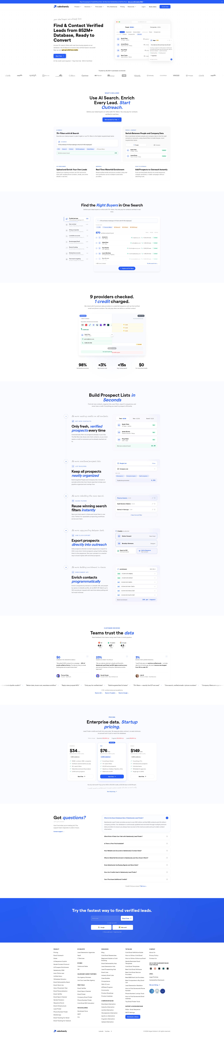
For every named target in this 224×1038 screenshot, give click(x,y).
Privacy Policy (153, 955)
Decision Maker (136, 32)
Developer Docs (83, 1011)
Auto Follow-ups (59, 973)
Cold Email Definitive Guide (134, 952)
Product (77, 6)
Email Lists (104, 972)
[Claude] (155, 968)
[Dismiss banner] (222, 2)
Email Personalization (60, 991)
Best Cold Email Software (133, 969)
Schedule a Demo (133, 1017)
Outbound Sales (83, 966)
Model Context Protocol (61, 964)
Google (102, 927)
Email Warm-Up (59, 985)
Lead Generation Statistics (133, 985)
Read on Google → (124, 693)
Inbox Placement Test (60, 988)
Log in (144, 6)
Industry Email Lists (107, 975)
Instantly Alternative (107, 1007)
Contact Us (153, 958)
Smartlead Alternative (108, 1004)
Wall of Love (105, 984)
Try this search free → (152, 264)
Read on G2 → (99, 693)
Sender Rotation (59, 1000)
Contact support (59, 831)
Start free (59, 56)
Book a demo (152, 6)
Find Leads (98, 6)
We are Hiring (153, 985)
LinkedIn (101, 1031)
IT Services (81, 958)
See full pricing (111, 791)
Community (105, 990)
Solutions (87, 6)
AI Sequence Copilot (60, 961)
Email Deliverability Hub (109, 963)
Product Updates (106, 996)
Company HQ (131, 34)
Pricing (122, 6)
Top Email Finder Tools (132, 1001)
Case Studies (105, 978)
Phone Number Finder (61, 1012)
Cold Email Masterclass (108, 955)
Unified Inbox (58, 976)
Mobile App (57, 1015)
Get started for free (111, 119)
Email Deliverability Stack (62, 982)
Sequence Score (59, 1003)
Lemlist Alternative (107, 1010)
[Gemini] (159, 968)
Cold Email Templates (132, 966)
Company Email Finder (85, 997)
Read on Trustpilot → (111, 693)
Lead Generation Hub (108, 966)
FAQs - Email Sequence (132, 1009)
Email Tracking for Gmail (61, 1018)
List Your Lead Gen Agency (86, 980)
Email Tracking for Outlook (62, 1021)
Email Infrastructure (60, 1006)
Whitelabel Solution (60, 979)
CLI (79, 1017)
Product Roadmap (107, 993)
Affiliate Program (107, 987)
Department (128, 32)
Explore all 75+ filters (128, 269)
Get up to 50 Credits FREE (135, 2)
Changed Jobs (157, 32)
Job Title (122, 32)
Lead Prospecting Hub (108, 969)
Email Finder (81, 994)
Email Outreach (58, 955)
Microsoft (124, 927)
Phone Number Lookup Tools (134, 993)
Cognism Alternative (108, 1019)
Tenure (150, 32)
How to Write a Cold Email (133, 955)
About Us (152, 952)
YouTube (107, 1031)
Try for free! (165, 6)
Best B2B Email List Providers (134, 977)
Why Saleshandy (112, 6)
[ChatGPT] (150, 968)
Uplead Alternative (107, 1022)
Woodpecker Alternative (109, 1013)
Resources (131, 6)
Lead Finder (57, 1009)
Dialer (55, 958)
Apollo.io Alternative (108, 1016)
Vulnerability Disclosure (156, 980)
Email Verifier (58, 994)
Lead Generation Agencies (86, 952)
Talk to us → (143, 886)
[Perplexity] (163, 968)
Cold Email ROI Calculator (86, 1003)
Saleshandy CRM (59, 970)
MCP (79, 1014)
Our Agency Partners (84, 977)
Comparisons (105, 981)
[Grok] (167, 968)
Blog (102, 952)
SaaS (79, 955)
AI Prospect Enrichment (61, 967)
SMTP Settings (130, 1012)
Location (125, 34)
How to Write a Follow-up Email (135, 958)
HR (78, 969)
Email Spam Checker (60, 997)
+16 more (139, 34)
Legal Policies (153, 977)
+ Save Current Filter (136, 515)
